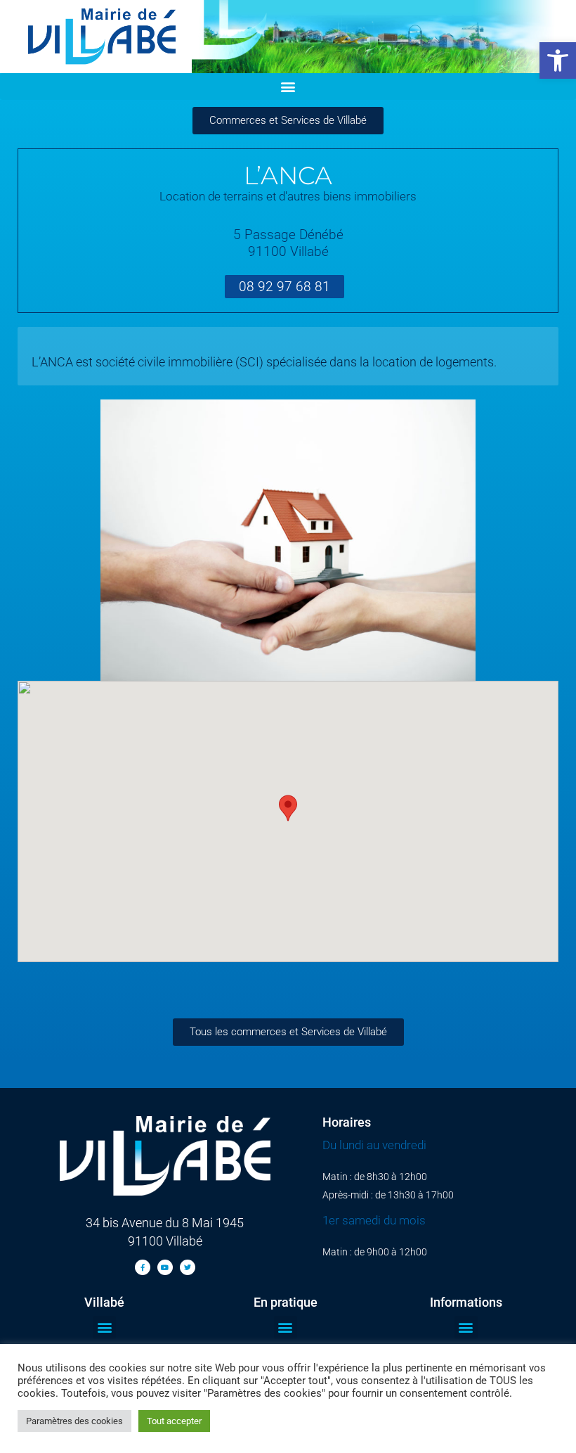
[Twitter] (187, 1267)
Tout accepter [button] (174, 1421)
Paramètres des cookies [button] (74, 1421)
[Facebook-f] (142, 1267)
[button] (557, 60)
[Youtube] (165, 1267)
